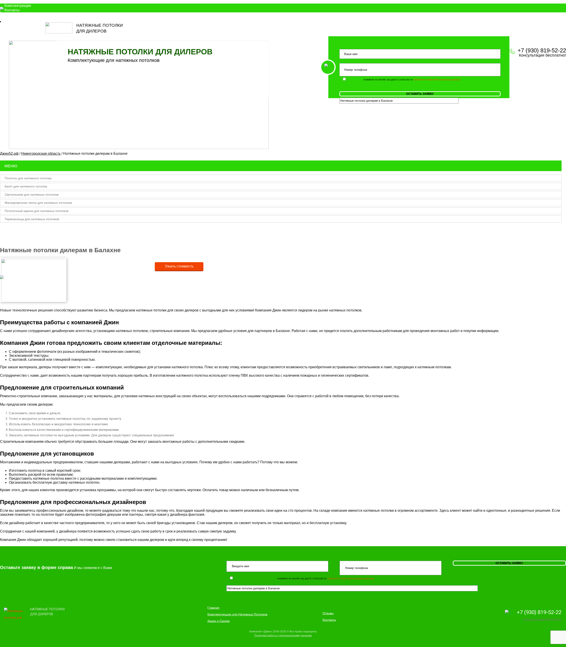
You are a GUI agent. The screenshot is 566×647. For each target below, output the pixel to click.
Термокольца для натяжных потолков (32, 219)
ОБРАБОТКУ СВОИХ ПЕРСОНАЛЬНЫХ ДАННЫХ (437, 80)
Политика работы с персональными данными (283, 635)
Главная (213, 607)
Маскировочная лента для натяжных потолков (38, 202)
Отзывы (328, 613)
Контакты (12, 10)
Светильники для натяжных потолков (31, 194)
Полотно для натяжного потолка (28, 178)
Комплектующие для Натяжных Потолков (237, 614)
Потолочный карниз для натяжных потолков (36, 211)
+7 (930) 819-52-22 (539, 612)
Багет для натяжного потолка (26, 186)
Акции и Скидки (218, 621)
